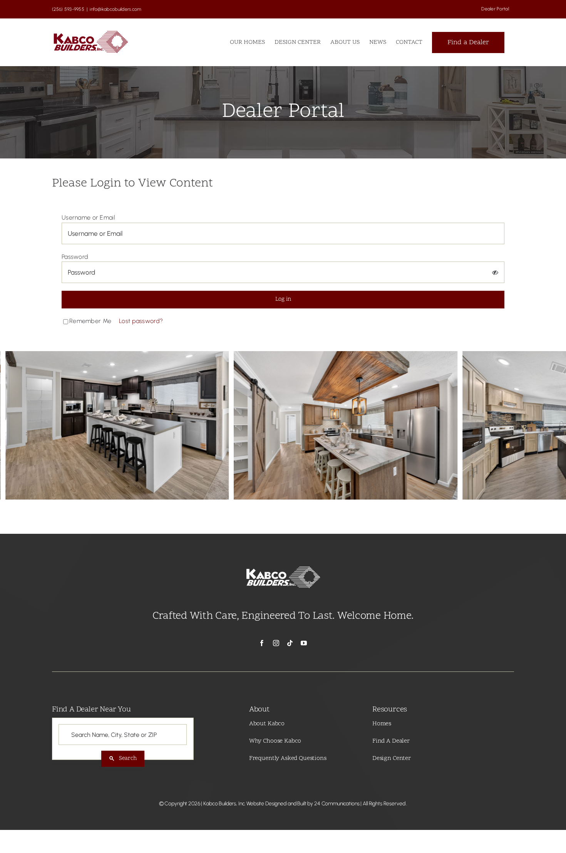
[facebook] (262, 643)
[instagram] (276, 643)
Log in (283, 299)
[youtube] (304, 643)
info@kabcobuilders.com (115, 9)
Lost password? (141, 321)
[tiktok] (290, 643)
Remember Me (90, 321)
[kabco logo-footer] (283, 566)
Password (75, 256)
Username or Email (88, 217)
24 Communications (337, 803)
